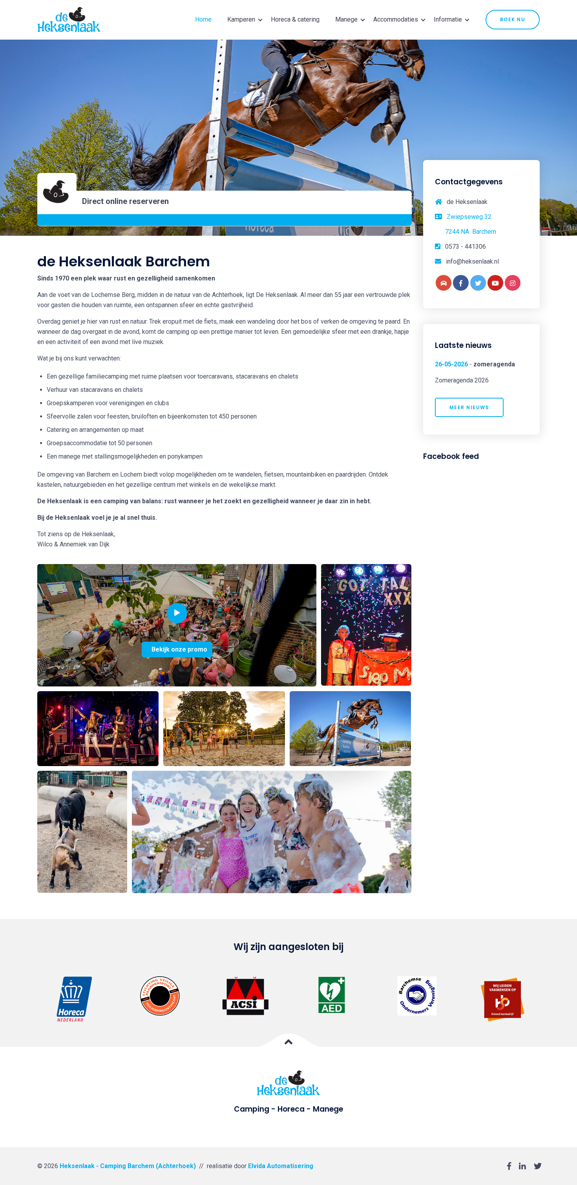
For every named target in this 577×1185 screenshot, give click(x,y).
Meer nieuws (469, 407)
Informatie (448, 19)
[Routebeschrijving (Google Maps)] (443, 283)
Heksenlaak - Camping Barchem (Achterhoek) (128, 1166)
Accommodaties (395, 19)
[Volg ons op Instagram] (512, 283)
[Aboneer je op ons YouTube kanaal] (495, 283)
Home (203, 19)
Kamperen (241, 19)
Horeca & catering (295, 19)
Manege (346, 19)
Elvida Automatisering (280, 1166)
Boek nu (513, 19)
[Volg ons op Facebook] (461, 283)
